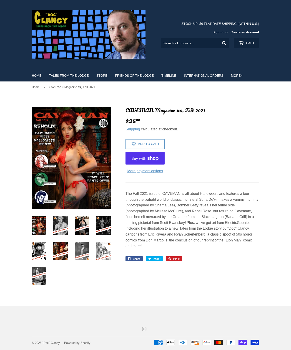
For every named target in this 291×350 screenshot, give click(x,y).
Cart (250, 43)
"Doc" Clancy (51, 343)
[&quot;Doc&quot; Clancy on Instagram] (144, 330)
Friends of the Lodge (134, 75)
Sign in (218, 32)
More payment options (145, 171)
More (236, 75)
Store (101, 75)
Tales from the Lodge (69, 75)
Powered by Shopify (77, 343)
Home (36, 75)
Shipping (132, 129)
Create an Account (245, 32)
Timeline (168, 75)
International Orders (203, 75)
